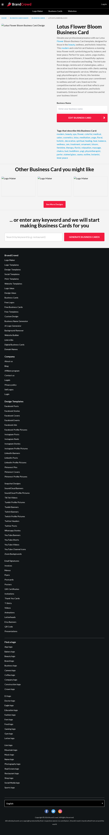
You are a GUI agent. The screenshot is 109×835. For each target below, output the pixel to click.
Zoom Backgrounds (13, 554)
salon (59, 137)
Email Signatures (12, 561)
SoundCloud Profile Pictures (17, 493)
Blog (7, 366)
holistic (60, 140)
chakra (60, 151)
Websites (72, 11)
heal (95, 140)
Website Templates (13, 283)
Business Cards (55, 11)
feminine (61, 147)
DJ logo (8, 696)
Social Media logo (12, 783)
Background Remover (14, 330)
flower (80, 134)
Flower (60, 41)
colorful (89, 134)
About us (9, 361)
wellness (61, 144)
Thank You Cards (12, 598)
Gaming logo (10, 729)
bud (66, 151)
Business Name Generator (16, 321)
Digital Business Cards (14, 344)
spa (75, 134)
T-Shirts (8, 603)
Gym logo (9, 733)
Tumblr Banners (12, 507)
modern (65, 48)
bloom (95, 144)
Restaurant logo (12, 773)
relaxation (86, 147)
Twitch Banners (12, 512)
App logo (8, 647)
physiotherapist (93, 151)
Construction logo (13, 684)
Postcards (9, 579)
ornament (86, 144)
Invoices (8, 565)
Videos (8, 608)
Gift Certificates (12, 589)
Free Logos (9, 302)
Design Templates (13, 269)
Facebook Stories (12, 411)
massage (96, 147)
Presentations (11, 631)
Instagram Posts (12, 434)
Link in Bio (9, 340)
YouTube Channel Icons (15, 549)
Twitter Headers (12, 521)
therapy (70, 147)
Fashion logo (10, 715)
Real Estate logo (12, 769)
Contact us (9, 375)
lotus (76, 137)
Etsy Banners (10, 622)
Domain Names (11, 349)
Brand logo (9, 661)
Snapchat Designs (13, 483)
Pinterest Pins (11, 467)
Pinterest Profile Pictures (16, 476)
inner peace (62, 157)
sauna (80, 154)
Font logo (9, 719)
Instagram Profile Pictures (16, 448)
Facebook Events (12, 420)
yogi (82, 151)
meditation (85, 137)
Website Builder (12, 335)
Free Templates (11, 312)
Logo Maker (38, 11)
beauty (71, 44)
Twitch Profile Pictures (15, 516)
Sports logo (10, 787)
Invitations (9, 594)
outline (87, 154)
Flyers (7, 575)
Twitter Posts (11, 526)
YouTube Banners (12, 535)
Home (4, 18)
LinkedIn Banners (12, 453)
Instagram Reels (12, 439)
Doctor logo (10, 701)
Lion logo (8, 745)
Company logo (11, 679)
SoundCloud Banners (14, 488)
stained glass (70, 154)
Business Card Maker (19, 18)
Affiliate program (12, 371)
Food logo (9, 724)
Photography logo (12, 764)
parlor (60, 154)
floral (100, 137)
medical (97, 134)
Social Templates (12, 274)
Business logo (11, 665)
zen (68, 144)
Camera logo (10, 670)
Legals (7, 380)
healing (89, 140)
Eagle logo (9, 705)
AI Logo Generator (13, 326)
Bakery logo (10, 651)
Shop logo (9, 778)
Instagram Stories (12, 443)
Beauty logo (10, 656)
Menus (8, 570)
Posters (8, 584)
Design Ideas (10, 293)
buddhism (74, 151)
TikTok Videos (11, 497)
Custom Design (11, 316)
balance (102, 140)
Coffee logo (10, 675)
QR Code (9, 626)
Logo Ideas (9, 288)
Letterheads (10, 617)
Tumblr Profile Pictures (15, 502)
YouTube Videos (12, 544)
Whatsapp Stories (13, 530)
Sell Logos (9, 389)
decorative (70, 140)
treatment (75, 144)
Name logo (9, 759)
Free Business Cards (14, 307)
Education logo (11, 710)
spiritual (80, 140)
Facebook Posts (12, 406)
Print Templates (12, 279)
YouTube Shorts (12, 540)
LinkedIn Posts (11, 458)
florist (78, 147)
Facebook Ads (11, 425)
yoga (94, 137)
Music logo (9, 754)
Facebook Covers (12, 415)
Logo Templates (12, 265)
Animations (10, 612)
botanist (95, 154)
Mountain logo (11, 750)
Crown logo (10, 689)
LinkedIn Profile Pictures (15, 462)
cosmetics (68, 137)
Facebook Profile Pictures (16, 430)
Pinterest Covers (12, 472)
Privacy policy (10, 385)
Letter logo (9, 738)
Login (7, 394)
